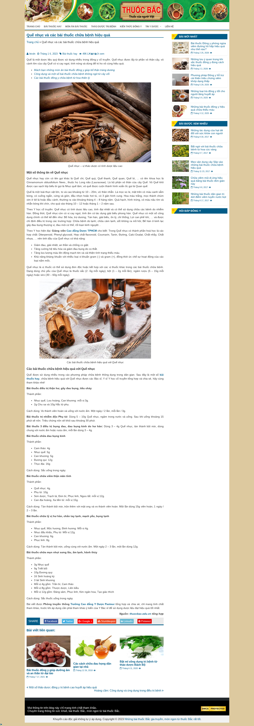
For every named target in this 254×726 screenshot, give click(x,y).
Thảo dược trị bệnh (103, 26)
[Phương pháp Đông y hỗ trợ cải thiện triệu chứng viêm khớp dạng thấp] (180, 84)
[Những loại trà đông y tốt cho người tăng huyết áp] (180, 100)
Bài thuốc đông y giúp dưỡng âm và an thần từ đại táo (48, 671)
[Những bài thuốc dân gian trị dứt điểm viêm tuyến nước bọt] (180, 203)
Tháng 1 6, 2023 (49, 53)
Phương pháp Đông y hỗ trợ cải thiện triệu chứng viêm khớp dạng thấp (207, 78)
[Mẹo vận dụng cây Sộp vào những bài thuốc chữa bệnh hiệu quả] (180, 170)
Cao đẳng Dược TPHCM (82, 230)
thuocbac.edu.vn (140, 613)
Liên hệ (169, 26)
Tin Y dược (152, 26)
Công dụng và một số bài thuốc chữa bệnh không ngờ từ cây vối (72, 73)
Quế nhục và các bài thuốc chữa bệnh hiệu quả (68, 35)
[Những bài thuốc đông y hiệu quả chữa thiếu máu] (180, 116)
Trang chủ (33, 26)
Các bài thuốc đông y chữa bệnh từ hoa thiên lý (62, 77)
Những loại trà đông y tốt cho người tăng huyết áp (208, 93)
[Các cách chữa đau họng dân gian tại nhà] (95, 659)
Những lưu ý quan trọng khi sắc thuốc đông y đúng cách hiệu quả (207, 62)
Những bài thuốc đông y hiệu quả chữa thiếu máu (208, 108)
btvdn (32, 53)
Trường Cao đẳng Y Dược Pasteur (92, 604)
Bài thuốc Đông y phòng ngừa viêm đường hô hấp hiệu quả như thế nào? (208, 46)
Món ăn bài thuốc (76, 26)
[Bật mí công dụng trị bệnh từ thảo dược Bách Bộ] (142, 657)
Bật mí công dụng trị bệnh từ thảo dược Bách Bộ (138, 663)
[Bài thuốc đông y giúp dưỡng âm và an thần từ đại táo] (48, 666)
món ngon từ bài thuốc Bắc (103, 710)
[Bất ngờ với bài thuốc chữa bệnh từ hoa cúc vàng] (180, 155)
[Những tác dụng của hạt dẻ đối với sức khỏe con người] (180, 140)
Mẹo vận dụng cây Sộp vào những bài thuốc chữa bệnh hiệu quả (207, 164)
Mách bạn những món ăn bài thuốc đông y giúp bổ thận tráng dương (74, 69)
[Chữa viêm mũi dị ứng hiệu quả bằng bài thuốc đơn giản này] (180, 187)
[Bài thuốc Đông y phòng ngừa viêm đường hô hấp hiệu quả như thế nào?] (180, 52)
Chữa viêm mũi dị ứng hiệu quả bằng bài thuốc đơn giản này (208, 180)
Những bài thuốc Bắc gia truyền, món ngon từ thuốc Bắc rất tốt (162, 719)
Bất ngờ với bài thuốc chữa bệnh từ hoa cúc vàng (207, 148)
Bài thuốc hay (53, 26)
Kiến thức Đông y (131, 26)
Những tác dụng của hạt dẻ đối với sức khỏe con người (207, 132)
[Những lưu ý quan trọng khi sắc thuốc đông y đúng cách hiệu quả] (180, 68)
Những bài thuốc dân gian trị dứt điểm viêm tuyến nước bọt (208, 195)
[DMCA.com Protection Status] (213, 710)
